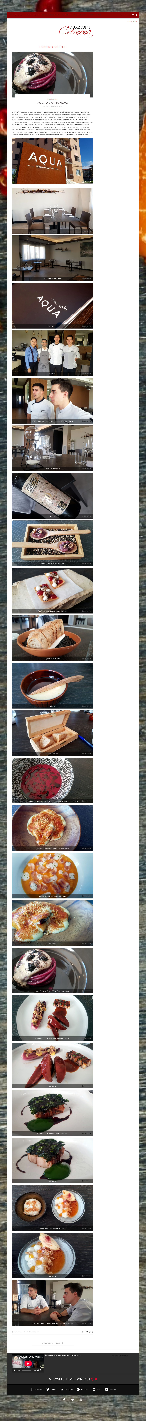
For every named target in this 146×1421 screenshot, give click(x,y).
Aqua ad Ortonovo (52, 102)
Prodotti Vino (67, 15)
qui (94, 1379)
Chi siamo (18, 15)
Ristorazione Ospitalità (50, 15)
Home (11, 15)
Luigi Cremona (56, 106)
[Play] (15, 1370)
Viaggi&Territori (80, 15)
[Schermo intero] (41, 1370)
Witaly (28, 15)
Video (91, 15)
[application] (28, 1363)
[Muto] (38, 1370)
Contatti (98, 15)
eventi (35, 15)
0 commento (34, 1332)
